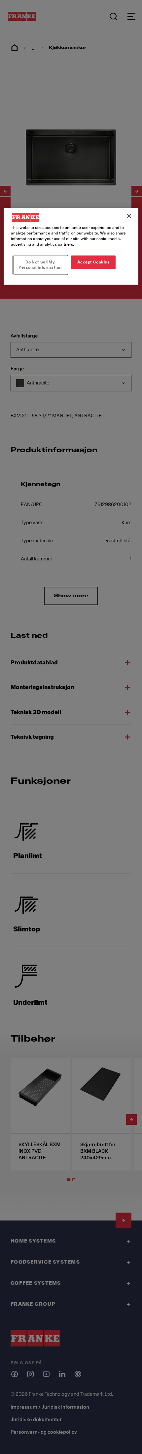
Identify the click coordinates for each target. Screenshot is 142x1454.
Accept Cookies (93, 262)
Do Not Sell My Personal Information (39, 264)
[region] (71, 246)
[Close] (129, 216)
